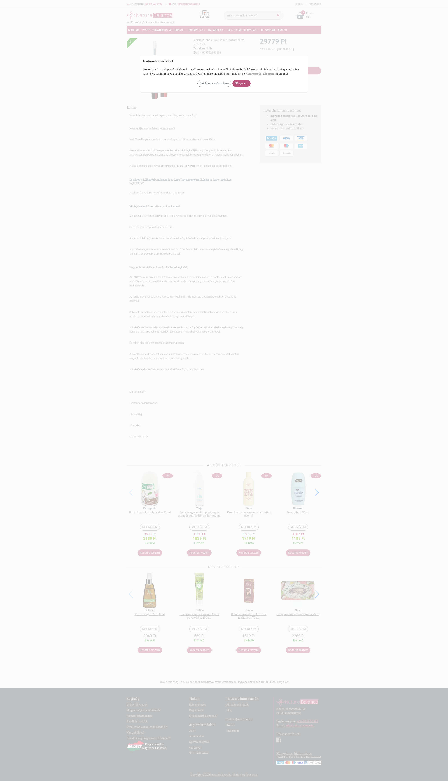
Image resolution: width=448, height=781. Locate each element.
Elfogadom (241, 83)
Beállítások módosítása (214, 83)
